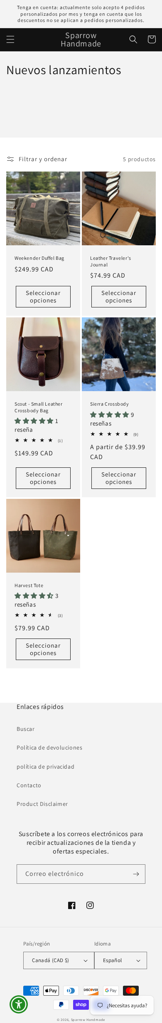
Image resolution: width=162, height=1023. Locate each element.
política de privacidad (45, 766)
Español (112, 960)
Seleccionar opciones (43, 296)
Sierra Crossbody (109, 404)
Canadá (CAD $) (50, 960)
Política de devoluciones (49, 747)
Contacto (29, 785)
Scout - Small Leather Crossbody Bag (39, 407)
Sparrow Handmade (88, 1019)
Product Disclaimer (42, 804)
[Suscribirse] (136, 874)
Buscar (26, 729)
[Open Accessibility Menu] (19, 1004)
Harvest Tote (29, 585)
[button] (10, 39)
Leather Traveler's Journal (110, 261)
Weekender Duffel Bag (39, 258)
